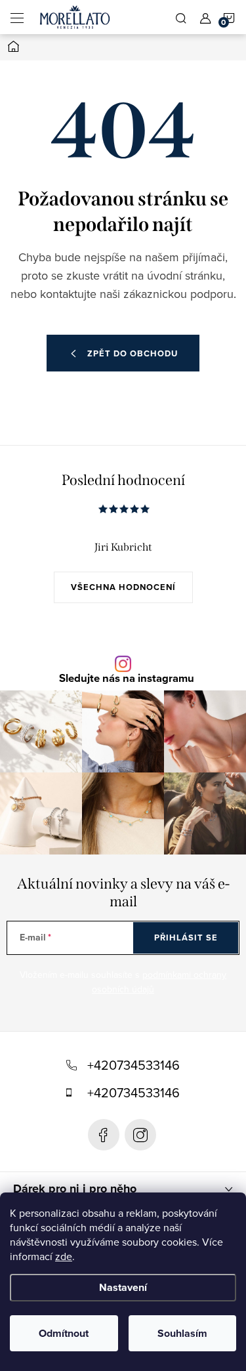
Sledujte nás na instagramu (126, 679)
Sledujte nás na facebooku (103, 1134)
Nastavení (123, 1287)
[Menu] (17, 17)
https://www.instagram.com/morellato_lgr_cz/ (140, 1134)
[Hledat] (181, 17)
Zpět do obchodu (132, 353)
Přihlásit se (186, 937)
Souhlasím (182, 1333)
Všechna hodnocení (123, 587)
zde (63, 1256)
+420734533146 (133, 1064)
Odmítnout (64, 1333)
